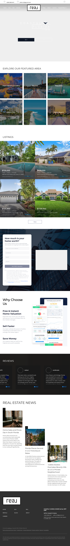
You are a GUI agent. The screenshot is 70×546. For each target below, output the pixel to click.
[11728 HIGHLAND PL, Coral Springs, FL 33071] (17, 198)
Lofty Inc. (10, 528)
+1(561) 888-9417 (47, 515)
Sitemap (41, 530)
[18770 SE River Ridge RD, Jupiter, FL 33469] (52, 198)
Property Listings (35, 530)
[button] (8, 509)
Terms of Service (24, 280)
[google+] (64, 2)
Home (4, 7)
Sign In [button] (65, 7)
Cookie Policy (19, 530)
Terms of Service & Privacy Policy (9, 530)
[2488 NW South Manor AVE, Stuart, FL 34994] (17, 160)
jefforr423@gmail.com (58, 515)
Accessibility (46, 530)
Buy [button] (10, 7)
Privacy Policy (11, 282)
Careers (54, 7)
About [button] (49, 7)
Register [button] (60, 7)
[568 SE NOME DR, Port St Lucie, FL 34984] (52, 160)
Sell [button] (13, 7)
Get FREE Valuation (17, 266)
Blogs (44, 7)
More (35, 222)
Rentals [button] (18, 7)
